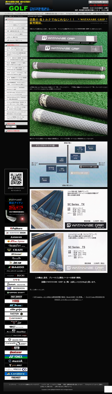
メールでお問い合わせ (99, 2)
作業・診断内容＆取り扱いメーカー (15, 31)
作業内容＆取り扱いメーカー (54, 13)
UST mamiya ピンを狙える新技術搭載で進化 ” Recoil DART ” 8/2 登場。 (59, 297)
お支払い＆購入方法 (84, 13)
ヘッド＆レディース (21, 13)
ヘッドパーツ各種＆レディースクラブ (16, 25)
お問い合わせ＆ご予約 (100, 13)
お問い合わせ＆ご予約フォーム (14, 40)
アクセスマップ (71, 13)
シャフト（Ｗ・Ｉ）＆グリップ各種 (15, 28)
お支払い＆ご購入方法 (12, 37)
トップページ (9, 13)
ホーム (6, 16)
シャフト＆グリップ (36, 13)
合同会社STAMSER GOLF (57, 389)
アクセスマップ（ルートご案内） (15, 34)
